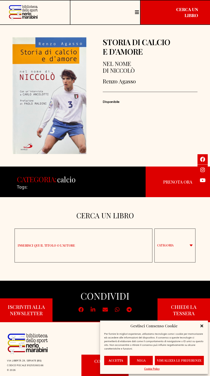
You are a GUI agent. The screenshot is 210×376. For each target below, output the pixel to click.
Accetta (115, 360)
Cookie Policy (152, 369)
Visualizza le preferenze (179, 360)
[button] (202, 326)
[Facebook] (202, 159)
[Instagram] (202, 170)
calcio (66, 179)
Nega (141, 360)
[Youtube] (202, 180)
